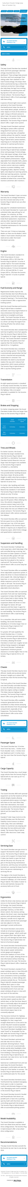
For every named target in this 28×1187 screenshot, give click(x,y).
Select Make (4, 11)
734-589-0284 (23, 1173)
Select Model (10, 11)
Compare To (16, 11)
